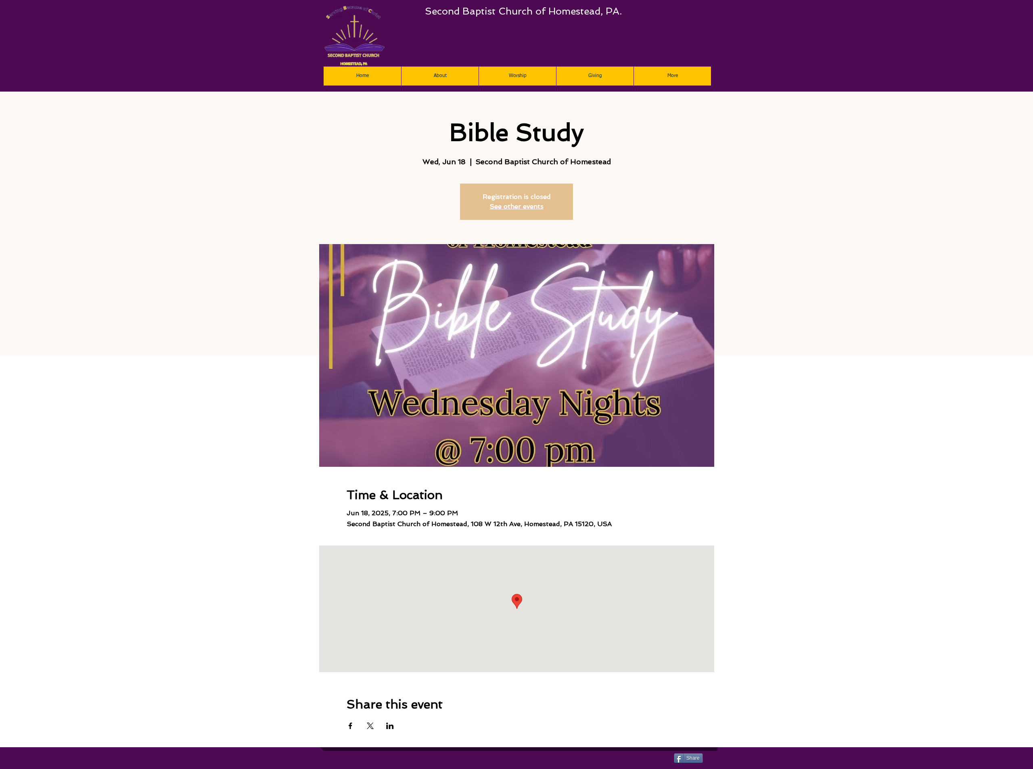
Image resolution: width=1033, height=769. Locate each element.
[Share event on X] (370, 726)
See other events (516, 206)
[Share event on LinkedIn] (390, 726)
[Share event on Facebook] (350, 726)
